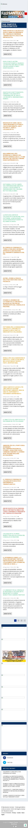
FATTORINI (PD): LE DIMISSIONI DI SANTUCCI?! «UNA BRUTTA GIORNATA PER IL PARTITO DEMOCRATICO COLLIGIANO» (14, 329)
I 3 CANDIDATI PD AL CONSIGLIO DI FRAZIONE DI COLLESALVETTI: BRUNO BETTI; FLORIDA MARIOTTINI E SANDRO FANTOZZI (14, 592)
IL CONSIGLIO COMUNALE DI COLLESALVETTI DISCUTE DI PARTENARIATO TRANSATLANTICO (12, 481)
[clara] (13, 639)
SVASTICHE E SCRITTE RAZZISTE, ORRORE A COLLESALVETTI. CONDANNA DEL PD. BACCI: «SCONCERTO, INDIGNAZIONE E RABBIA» (13, 95)
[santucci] (13, 698)
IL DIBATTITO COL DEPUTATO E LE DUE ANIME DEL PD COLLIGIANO (14, 420)
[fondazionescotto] (13, 709)
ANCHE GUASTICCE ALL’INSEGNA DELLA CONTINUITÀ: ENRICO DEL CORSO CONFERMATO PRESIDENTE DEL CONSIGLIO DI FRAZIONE (14, 511)
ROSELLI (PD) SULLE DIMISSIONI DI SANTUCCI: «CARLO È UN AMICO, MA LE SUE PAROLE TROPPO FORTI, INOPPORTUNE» (14, 360)
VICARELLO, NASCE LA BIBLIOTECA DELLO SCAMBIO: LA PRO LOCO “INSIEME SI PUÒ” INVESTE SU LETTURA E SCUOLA (14, 785)
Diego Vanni (6, 40)
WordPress (14, 824)
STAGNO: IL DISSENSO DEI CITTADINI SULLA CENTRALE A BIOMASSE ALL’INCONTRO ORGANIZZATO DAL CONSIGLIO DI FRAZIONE (14, 303)
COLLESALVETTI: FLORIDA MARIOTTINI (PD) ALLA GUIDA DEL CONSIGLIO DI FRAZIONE (14, 535)
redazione (6, 284)
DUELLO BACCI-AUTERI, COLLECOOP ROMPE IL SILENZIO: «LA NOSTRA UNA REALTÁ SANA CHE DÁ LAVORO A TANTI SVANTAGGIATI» (13, 65)
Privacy (14, 812)
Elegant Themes (13, 822)
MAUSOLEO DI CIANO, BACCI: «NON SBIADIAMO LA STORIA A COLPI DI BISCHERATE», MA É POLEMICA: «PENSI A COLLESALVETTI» (13, 126)
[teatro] (13, 675)
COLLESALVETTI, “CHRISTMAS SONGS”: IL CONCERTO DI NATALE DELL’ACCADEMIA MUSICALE (14, 791)
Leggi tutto (7, 54)
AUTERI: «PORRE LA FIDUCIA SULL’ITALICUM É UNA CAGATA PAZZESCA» (13, 279)
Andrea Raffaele (7, 309)
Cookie (19, 812)
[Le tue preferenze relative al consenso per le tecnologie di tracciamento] (25, 825)
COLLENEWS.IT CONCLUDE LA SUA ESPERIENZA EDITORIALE (12, 772)
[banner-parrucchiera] (13, 663)
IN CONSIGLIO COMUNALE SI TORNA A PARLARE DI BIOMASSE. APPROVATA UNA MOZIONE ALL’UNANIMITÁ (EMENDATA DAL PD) (13, 251)
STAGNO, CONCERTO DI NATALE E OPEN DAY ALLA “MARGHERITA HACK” (13, 796)
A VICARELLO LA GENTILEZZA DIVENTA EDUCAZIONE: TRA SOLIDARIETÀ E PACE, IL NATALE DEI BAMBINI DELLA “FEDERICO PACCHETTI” (14, 778)
